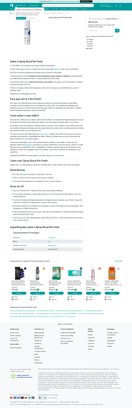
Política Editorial (15, 335)
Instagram (91, 340)
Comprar (19, 293)
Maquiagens (111, 340)
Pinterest (91, 346)
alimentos (28, 145)
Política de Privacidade (68, 333)
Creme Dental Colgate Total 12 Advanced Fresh (22, 310)
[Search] (92, 5)
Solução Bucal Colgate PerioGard (94, 310)
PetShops (110, 343)
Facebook (91, 338)
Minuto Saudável (16, 348)
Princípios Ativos (40, 351)
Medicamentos (39, 333)
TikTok (90, 349)
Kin (49, 241)
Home (13, 13)
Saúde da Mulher (74, 9)
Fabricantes (38, 363)
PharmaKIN (51, 237)
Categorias (37, 340)
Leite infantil (63, 9)
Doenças (37, 357)
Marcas (36, 360)
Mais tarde (31, 18)
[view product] (19, 273)
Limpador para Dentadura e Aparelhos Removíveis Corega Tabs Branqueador (56, 313)
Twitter (90, 335)
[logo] (11, 5)
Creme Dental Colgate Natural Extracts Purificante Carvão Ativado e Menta (29, 316)
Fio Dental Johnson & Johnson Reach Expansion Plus (70, 310)
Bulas (36, 354)
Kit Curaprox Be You (70, 316)
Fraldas (109, 338)
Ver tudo (118, 261)
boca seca (44, 134)
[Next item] (120, 284)
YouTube (91, 343)
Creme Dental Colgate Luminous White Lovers (22, 313)
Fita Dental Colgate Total (57, 316)
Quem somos (14, 333)
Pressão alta (54, 9)
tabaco (57, 69)
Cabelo (109, 346)
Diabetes (46, 9)
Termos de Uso (65, 338)
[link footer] (42, 397)
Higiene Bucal (52, 245)
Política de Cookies (66, 335)
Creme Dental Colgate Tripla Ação (45, 310)
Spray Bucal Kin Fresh (57, 13)
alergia (24, 174)
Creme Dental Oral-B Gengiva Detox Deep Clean (91, 313)
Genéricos (84, 9)
